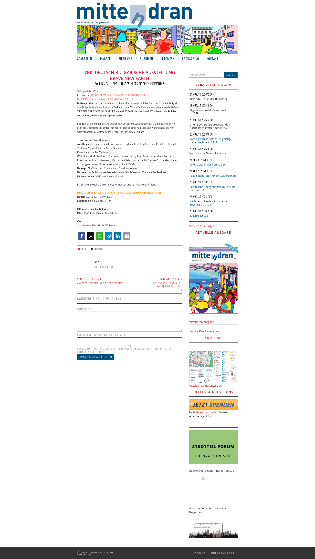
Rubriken (146, 58)
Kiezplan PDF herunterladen (206, 385)
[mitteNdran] (137, 14)
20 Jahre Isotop (198, 215)
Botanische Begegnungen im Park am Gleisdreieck (212, 188)
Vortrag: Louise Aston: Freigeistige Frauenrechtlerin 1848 (210, 140)
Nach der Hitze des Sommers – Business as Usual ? (208, 202)
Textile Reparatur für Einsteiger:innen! (212, 175)
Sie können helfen (207, 412)
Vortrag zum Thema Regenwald (208, 153)
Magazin (106, 58)
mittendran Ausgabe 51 (203, 322)
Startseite (85, 58)
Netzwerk (167, 58)
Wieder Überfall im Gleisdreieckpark (101, 283)
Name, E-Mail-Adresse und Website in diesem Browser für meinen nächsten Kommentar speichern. (124, 350)
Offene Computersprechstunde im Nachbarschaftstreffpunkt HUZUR (210, 126)
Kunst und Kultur (92, 249)
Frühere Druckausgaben (204, 331)
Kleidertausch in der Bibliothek (208, 99)
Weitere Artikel (104, 267)
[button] (81, 236)
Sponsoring (190, 58)
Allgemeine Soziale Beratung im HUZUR (208, 111)
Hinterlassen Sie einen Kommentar (142, 83)
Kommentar (85, 308)
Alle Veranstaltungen (201, 226)
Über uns (125, 58)
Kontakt (212, 58)
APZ (115, 83)
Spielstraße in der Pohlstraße (207, 164)
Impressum (200, 553)
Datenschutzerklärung (223, 553)
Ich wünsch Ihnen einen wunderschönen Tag (167, 284)
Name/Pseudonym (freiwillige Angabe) (101, 335)
